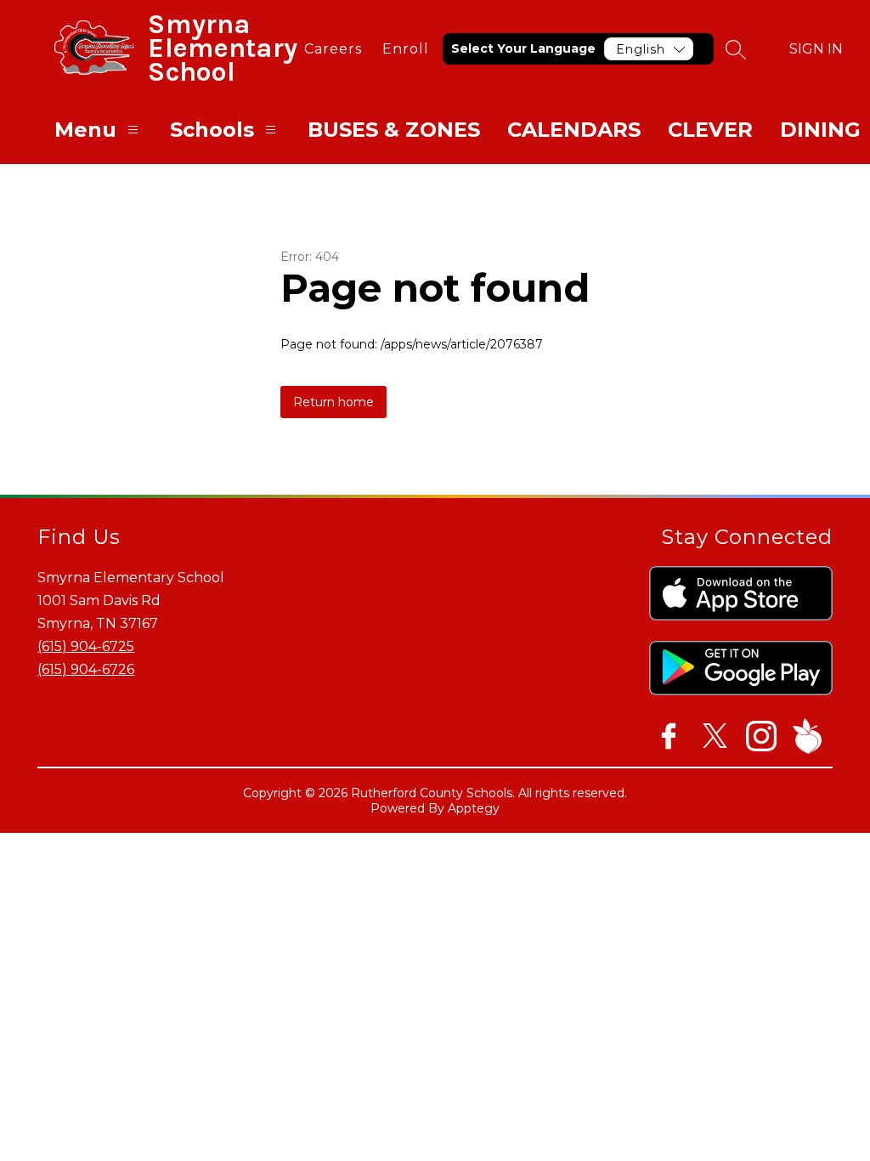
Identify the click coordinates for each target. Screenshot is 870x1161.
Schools (212, 129)
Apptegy (474, 808)
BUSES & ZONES (394, 129)
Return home (333, 402)
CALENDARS (574, 129)
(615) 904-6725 (85, 646)
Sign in (816, 49)
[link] (333, 49)
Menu (85, 129)
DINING (820, 129)
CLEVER (710, 129)
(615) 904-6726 (85, 669)
